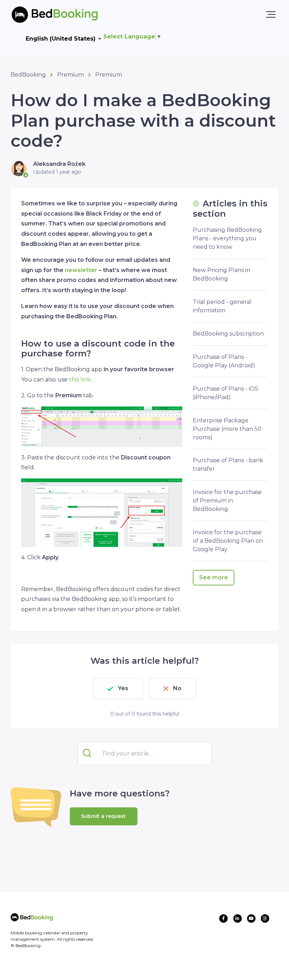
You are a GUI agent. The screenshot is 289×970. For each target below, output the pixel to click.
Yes (123, 688)
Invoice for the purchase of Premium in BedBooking (227, 500)
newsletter (81, 270)
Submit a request (103, 816)
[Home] (43, 14)
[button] (270, 14)
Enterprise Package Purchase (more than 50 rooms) (227, 429)
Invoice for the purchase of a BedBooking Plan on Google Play (228, 541)
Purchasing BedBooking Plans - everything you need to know (227, 238)
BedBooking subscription (228, 333)
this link (80, 379)
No (177, 688)
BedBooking (28, 74)
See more (213, 577)
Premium (70, 74)
